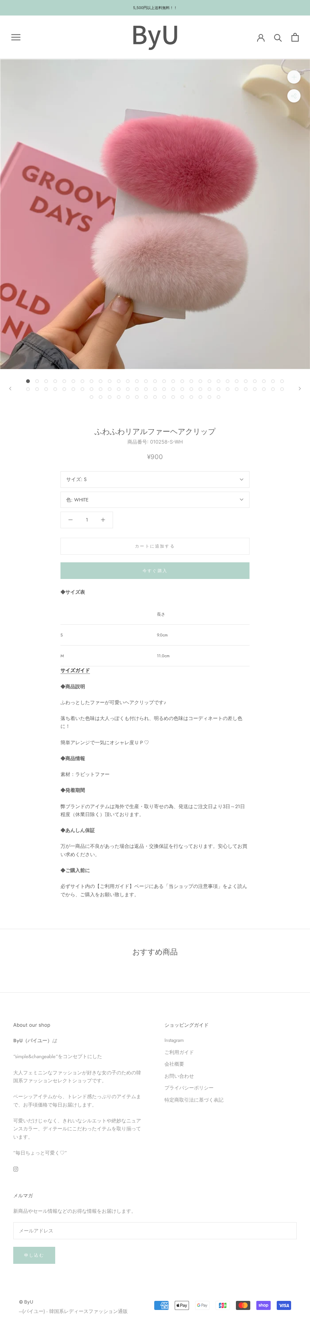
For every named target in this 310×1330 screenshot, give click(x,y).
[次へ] (300, 388)
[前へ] (10, 388)
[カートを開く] (295, 37)
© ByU (26, 1302)
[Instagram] (15, 1169)
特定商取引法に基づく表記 (193, 1099)
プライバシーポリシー (189, 1087)
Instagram (174, 1040)
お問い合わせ (179, 1076)
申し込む (34, 1255)
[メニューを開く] (15, 37)
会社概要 (174, 1064)
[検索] (278, 37)
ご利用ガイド (179, 1052)
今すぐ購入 (155, 570)
